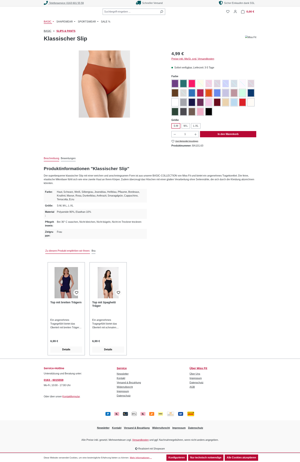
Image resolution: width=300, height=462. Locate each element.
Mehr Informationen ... (141, 457)
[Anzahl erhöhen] (195, 134)
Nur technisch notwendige (205, 457)
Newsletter (123, 374)
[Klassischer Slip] (104, 84)
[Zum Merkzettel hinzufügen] (76, 293)
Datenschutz (124, 395)
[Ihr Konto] (235, 11)
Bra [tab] (93, 250)
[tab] (51, 158)
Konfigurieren (176, 457)
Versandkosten (140, 440)
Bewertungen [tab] (68, 158)
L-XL (195, 125)
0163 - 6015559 (53, 380)
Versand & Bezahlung (129, 382)
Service (122, 368)
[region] (104, 84)
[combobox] (130, 12)
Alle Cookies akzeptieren (241, 457)
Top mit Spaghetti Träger (104, 304)
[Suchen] (161, 12)
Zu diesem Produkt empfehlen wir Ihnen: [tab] (67, 250)
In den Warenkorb (228, 134)
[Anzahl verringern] (174, 134)
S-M (176, 125)
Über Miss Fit (198, 368)
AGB (192, 387)
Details (66, 349)
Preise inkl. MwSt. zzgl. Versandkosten (192, 58)
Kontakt (121, 378)
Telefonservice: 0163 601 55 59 (66, 3)
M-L (186, 125)
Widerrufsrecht (125, 387)
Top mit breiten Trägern (66, 302)
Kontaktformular (71, 396)
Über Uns (195, 374)
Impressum (123, 391)
